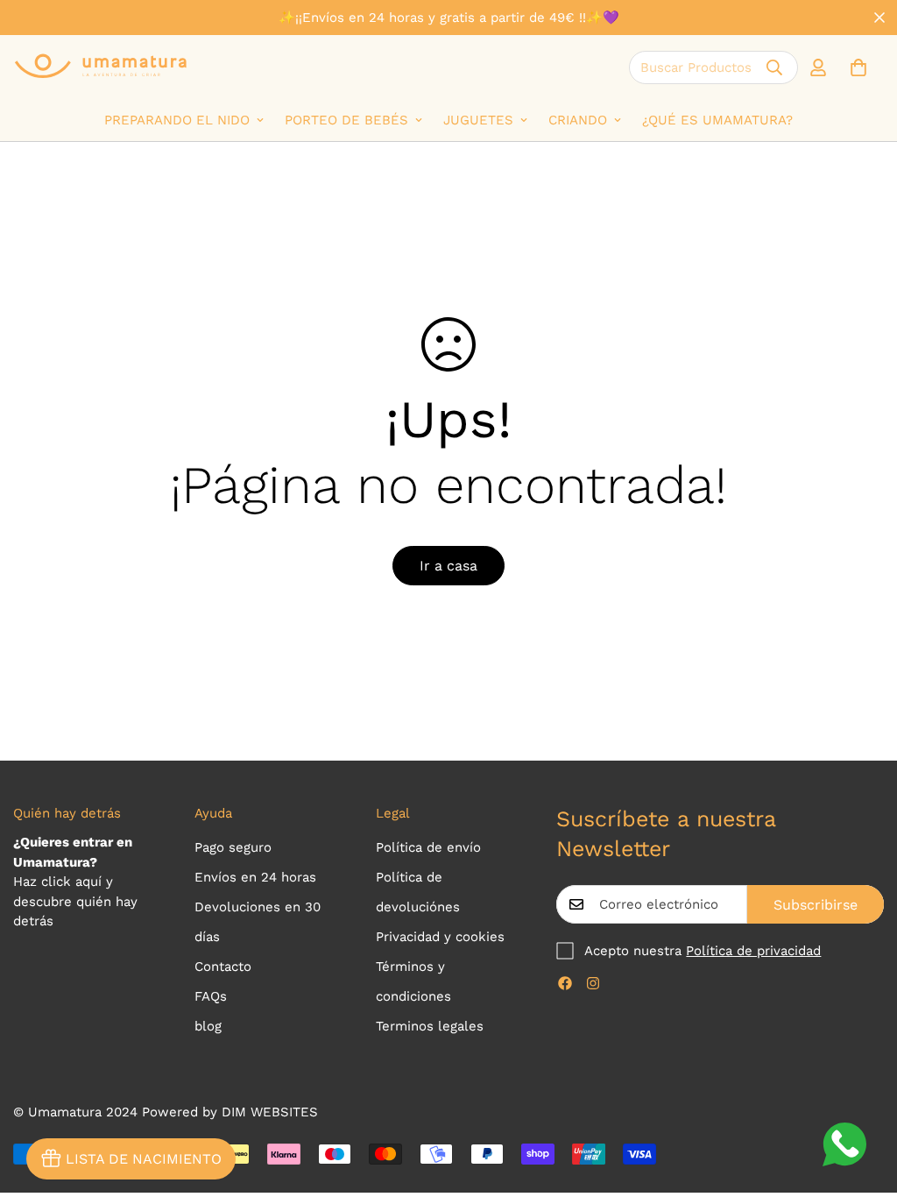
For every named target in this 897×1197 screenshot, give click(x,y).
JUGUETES (478, 120)
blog (208, 1026)
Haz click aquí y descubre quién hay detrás (75, 901)
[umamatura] (100, 67)
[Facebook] (565, 983)
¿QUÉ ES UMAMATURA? (717, 120)
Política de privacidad (753, 951)
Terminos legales (430, 1026)
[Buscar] (774, 67)
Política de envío (428, 847)
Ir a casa (448, 565)
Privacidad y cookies (440, 937)
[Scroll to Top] (863, 1101)
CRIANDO (577, 120)
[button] (858, 67)
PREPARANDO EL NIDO (177, 120)
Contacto (222, 966)
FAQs (210, 996)
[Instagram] (593, 983)
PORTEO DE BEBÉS (346, 120)
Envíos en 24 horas (255, 877)
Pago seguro (233, 847)
